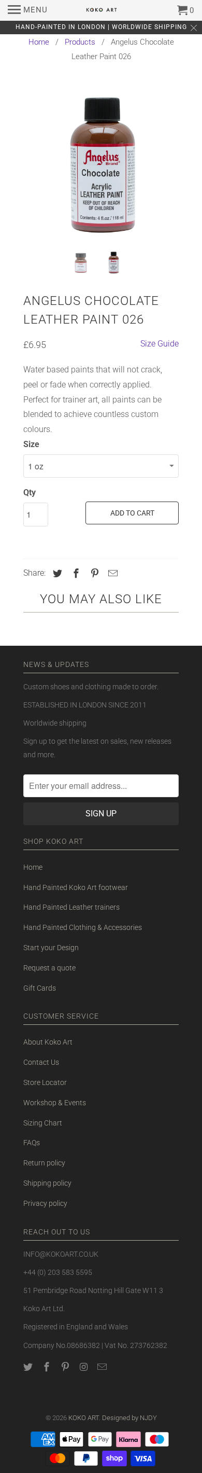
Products (80, 42)
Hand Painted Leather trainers (71, 907)
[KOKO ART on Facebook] (47, 1366)
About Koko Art (48, 1042)
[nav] (28, 10)
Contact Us (41, 1062)
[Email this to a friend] (111, 573)
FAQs (31, 1142)
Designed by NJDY (129, 1418)
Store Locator (45, 1082)
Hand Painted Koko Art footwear (75, 887)
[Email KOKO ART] (103, 1366)
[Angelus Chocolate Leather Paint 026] (101, 164)
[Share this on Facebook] (74, 573)
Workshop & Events (54, 1103)
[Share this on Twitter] (56, 573)
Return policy (44, 1163)
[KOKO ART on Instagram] (84, 1366)
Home (38, 42)
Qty (29, 492)
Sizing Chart (42, 1123)
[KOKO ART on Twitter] (29, 1366)
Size (31, 444)
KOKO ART (83, 1418)
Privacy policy (45, 1203)
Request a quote (49, 968)
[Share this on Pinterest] (93, 573)
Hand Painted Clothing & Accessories (82, 927)
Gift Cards (39, 988)
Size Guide (159, 344)
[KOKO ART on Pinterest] (66, 1366)
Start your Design (51, 947)
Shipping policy (47, 1183)
